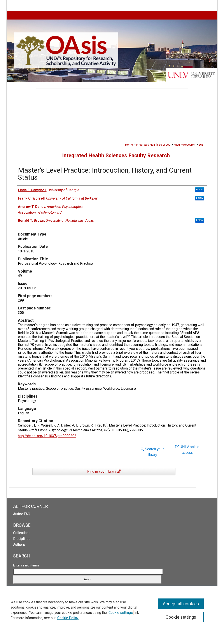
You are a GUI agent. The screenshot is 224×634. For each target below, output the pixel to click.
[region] (112, 610)
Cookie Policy (68, 618)
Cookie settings (120, 613)
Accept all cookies (181, 603)
